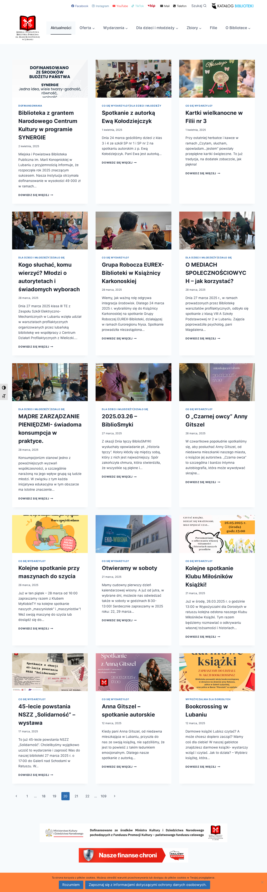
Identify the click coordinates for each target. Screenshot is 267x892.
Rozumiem (71, 885)
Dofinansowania (30, 105)
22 (87, 796)
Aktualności (61, 28)
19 (54, 796)
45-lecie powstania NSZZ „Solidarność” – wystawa (46, 714)
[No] (262, 882)
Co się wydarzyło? (115, 105)
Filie (213, 28)
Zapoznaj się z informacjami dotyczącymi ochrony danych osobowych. (148, 885)
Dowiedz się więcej (35, 195)
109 (104, 796)
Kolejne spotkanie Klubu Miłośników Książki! (209, 576)
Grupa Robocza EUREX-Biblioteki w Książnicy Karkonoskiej (133, 272)
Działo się (58, 257)
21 (76, 796)
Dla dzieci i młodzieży (145, 105)
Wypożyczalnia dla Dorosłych (208, 699)
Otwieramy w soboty (129, 568)
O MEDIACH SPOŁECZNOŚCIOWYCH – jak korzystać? (215, 272)
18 (43, 796)
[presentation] (50, 79)
